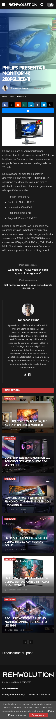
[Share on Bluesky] (28, 110)
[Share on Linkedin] (31, 104)
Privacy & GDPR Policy (13, 694)
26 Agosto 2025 (13, 469)
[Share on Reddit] (18, 104)
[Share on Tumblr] (37, 104)
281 (22, 429)
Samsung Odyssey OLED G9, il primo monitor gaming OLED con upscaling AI (28, 501)
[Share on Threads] (50, 104)
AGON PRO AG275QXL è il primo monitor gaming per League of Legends (26, 622)
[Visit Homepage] (22, 4)
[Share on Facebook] (5, 104)
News (12, 96)
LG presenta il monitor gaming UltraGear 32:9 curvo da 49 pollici (26, 541)
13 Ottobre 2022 (13, 590)
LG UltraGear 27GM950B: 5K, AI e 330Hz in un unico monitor (26, 423)
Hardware (21, 96)
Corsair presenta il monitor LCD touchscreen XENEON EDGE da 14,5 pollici (27, 461)
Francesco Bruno (19, 88)
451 (24, 550)
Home (4, 96)
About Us (45, 694)
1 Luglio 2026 (12, 429)
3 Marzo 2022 (12, 630)
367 (24, 469)
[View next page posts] (30, 642)
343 (22, 630)
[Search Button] (42, 4)
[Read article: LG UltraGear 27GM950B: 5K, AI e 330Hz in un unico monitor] (28, 414)
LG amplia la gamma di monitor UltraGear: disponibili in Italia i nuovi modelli (27, 581)
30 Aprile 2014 (40, 88)
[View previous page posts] (25, 642)
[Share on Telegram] (44, 104)
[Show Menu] (3, 4)
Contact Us (33, 694)
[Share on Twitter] (11, 104)
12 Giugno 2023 (12, 509)
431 (25, 590)
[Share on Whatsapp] (24, 104)
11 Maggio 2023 (12, 550)
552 (24, 509)
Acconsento (38, 715)
